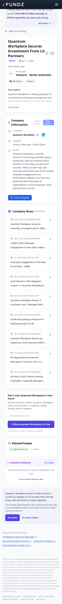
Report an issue (37, 122)
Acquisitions (40, 599)
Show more (13, 107)
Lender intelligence (45, 596)
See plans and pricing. (37, 17)
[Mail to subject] (52, 53)
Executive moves (27, 599)
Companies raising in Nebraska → (19, 536)
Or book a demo (30, 517)
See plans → (44, 23)
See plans (12, 517)
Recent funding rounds (11, 596)
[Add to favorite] (47, 53)
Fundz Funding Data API (32, 588)
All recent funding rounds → (16, 541)
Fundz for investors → (45, 541)
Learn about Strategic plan (32, 479)
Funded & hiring (29, 596)
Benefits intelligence (10, 599)
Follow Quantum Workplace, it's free (31, 424)
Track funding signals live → (16, 545)
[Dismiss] (53, 23)
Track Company (21, 197)
